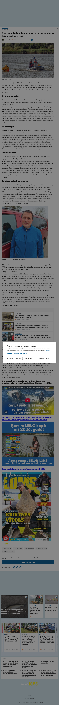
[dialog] (29, 352)
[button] (29, 353)
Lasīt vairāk (48, 350)
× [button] (53, 344)
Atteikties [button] (28, 358)
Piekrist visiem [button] (44, 358)
